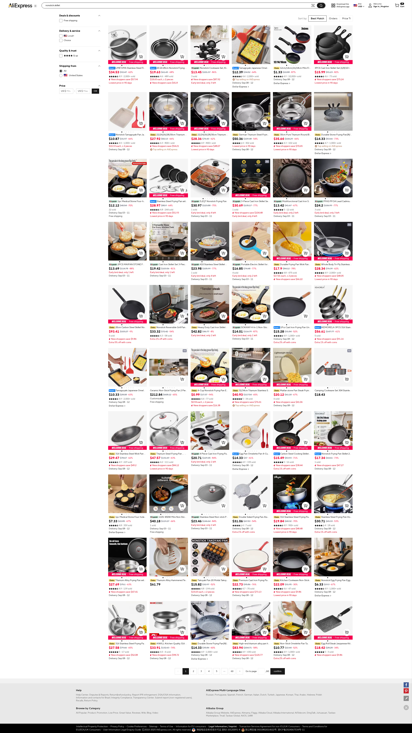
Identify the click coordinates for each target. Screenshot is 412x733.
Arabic (303, 694)
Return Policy (91, 700)
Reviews (136, 712)
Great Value (125, 712)
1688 (250, 715)
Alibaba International (283, 712)
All (65, 71)
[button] (35, 6)
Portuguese (220, 694)
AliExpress (235, 712)
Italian (256, 694)
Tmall (222, 715)
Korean (289, 694)
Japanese (280, 694)
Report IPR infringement (144, 694)
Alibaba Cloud (265, 712)
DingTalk (311, 712)
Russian (210, 694)
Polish (319, 694)
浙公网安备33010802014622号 (261, 729)
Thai (296, 694)
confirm (277, 671)
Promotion (102, 712)
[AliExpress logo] (20, 5)
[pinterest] (406, 690)
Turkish (271, 694)
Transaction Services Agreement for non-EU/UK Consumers (269, 726)
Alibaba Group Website (217, 712)
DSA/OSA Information (169, 694)
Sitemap (153, 726)
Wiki (143, 712)
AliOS (244, 715)
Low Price (113, 712)
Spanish (231, 694)
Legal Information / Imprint (223, 726)
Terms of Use (166, 726)
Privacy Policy (117, 726)
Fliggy (254, 712)
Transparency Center (143, 697)
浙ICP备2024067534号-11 (291, 729)
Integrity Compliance (121, 697)
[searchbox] (177, 5)
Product (92, 712)
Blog (149, 712)
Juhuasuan (321, 712)
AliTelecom (300, 712)
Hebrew (311, 694)
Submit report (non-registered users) (173, 697)
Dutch (263, 694)
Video (155, 712)
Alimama (246, 712)
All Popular (81, 712)
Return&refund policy (120, 694)
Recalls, (80, 700)
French (239, 694)
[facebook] (406, 684)
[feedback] (406, 698)
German (248, 694)
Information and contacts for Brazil (93, 697)
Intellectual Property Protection (92, 726)
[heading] (127, 68)
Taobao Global (233, 715)
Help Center (82, 694)
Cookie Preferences (137, 726)
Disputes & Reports (99, 694)
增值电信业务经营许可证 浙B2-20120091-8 (218, 729)
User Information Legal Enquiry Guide (122, 729)
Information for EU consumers (191, 726)
